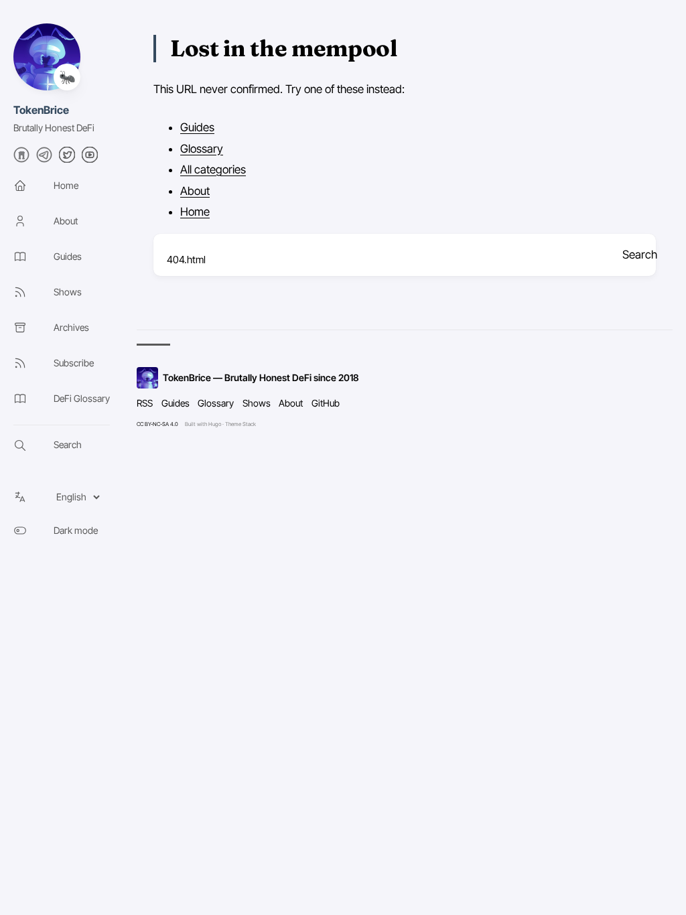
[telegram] (44, 158)
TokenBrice (41, 110)
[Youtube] (90, 158)
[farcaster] (21, 158)
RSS (145, 403)
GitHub (326, 403)
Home (195, 211)
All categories (213, 169)
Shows (257, 403)
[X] (67, 158)
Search (639, 254)
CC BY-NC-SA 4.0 (157, 424)
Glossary (201, 148)
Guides (197, 127)
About (195, 191)
